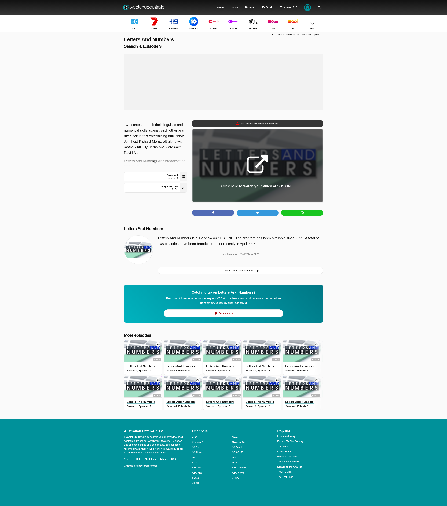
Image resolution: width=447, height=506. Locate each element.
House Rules (284, 451)
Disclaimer (150, 459)
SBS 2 (195, 477)
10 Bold (196, 447)
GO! (234, 457)
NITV (235, 462)
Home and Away (286, 436)
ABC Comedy (239, 467)
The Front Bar (285, 476)
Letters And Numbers (143, 228)
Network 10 (238, 442)
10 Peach (237, 447)
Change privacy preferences (140, 465)
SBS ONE (237, 452)
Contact (128, 459)
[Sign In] (307, 7)
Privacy (164, 459)
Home (272, 34)
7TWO (235, 477)
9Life (194, 462)
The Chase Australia (288, 461)
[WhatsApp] (302, 213)
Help (138, 459)
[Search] (319, 7)
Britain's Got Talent (287, 456)
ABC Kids (197, 472)
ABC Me (196, 467)
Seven (235, 437)
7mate (195, 482)
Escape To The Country (290, 441)
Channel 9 (197, 442)
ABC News (238, 472)
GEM (195, 457)
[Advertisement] (223, 81)
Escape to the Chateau (290, 466)
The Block (282, 446)
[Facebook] (213, 213)
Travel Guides (285, 471)
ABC (194, 437)
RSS (173, 459)
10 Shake (197, 452)
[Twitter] (258, 213)
